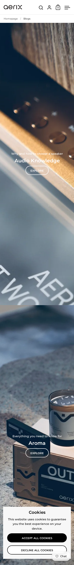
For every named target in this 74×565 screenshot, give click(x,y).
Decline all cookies (37, 550)
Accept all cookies (37, 538)
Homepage (11, 18)
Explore (37, 170)
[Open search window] (41, 8)
